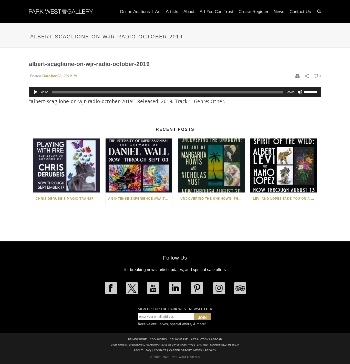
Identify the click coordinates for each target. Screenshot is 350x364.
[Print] (297, 75)
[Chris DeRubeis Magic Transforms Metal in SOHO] (66, 165)
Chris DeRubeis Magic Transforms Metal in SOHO (68, 198)
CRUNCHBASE (179, 339)
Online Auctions (135, 11)
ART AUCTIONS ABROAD (206, 339)
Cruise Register (254, 11)
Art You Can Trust (216, 11)
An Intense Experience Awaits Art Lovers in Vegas (140, 198)
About (188, 11)
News (279, 11)
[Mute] (300, 92)
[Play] (35, 92)
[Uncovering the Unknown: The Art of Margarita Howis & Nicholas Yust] (211, 165)
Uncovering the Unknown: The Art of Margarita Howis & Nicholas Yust (212, 198)
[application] (175, 92)
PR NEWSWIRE (137, 339)
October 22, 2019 (57, 76)
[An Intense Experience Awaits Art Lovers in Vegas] (139, 165)
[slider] (311, 91)
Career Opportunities (185, 350)
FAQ (148, 350)
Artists (172, 11)
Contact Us (300, 11)
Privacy (210, 350)
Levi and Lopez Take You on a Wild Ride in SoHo (285, 198)
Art (158, 11)
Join (202, 318)
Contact (160, 350)
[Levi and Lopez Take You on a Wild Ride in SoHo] (283, 165)
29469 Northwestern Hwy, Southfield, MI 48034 (205, 344)
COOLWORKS (158, 339)
